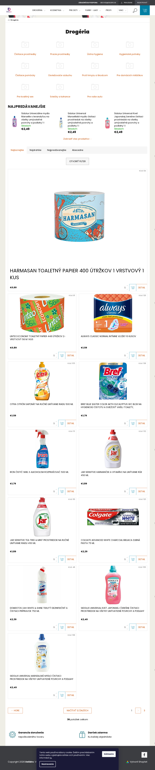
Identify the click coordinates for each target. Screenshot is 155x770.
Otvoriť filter (77, 161)
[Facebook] (144, 755)
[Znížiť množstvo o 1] (127, 289)
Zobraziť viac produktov (76, 138)
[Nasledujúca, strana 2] (138, 710)
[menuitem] (39, 10)
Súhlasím (109, 754)
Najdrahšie (35, 150)
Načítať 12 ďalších (77, 710)
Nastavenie (48, 764)
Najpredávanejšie (56, 150)
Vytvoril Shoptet (138, 761)
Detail (141, 287)
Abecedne (77, 150)
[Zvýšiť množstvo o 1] (127, 285)
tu (51, 757)
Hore (16, 710)
